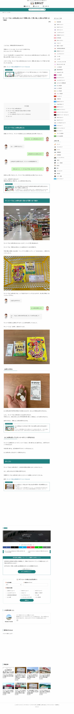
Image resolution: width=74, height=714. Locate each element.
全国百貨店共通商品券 (12, 595)
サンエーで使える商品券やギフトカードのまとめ (18, 66)
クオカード (23, 592)
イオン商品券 (38, 597)
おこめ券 (9, 597)
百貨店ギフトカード (60, 51)
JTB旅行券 (59, 98)
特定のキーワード (28, 582)
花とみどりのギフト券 (61, 64)
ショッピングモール (60, 157)
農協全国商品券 (59, 69)
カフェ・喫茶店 (59, 162)
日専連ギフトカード (60, 35)
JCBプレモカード (60, 117)
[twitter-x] (17, 620)
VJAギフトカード (25, 590)
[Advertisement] (27, 32)
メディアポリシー (27, 704)
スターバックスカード (61, 128)
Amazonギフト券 (60, 72)
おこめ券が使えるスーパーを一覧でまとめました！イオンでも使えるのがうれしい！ (31, 73)
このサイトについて (19, 704)
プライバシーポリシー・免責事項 (52, 704)
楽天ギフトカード (60, 106)
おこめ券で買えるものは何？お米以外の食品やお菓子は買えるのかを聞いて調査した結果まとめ (31, 187)
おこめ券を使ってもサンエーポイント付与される (20, 114)
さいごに (10, 116)
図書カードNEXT (38, 592)
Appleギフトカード (60, 101)
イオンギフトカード (60, 77)
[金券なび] (37, 3)
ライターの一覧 (33, 704)
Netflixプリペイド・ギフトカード (63, 114)
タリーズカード (59, 130)
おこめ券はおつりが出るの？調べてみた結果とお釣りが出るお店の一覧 (31, 426)
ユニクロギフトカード (61, 80)
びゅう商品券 (59, 85)
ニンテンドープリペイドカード (62, 112)
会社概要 (38, 704)
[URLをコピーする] (47, 547)
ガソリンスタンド (60, 178)
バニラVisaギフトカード (61, 122)
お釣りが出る (13, 112)
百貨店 (58, 160)
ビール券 (37, 595)
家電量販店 (59, 152)
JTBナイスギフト (60, 40)
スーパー (58, 144)
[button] (7, 547)
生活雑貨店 (59, 154)
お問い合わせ (43, 704)
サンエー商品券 (59, 93)
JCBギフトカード (11, 590)
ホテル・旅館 (59, 176)
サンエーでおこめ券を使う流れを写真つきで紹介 (19, 110)
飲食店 (58, 165)
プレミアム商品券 (60, 133)
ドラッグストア (59, 146)
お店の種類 (9, 582)
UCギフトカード (38, 590)
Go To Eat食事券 (60, 136)
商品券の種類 (9, 587)
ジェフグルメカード (25, 595)
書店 (57, 168)
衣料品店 (58, 173)
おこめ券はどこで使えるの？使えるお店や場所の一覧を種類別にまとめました (31, 485)
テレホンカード (59, 125)
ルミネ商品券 (59, 88)
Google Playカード (60, 104)
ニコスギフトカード (11, 592)
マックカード (59, 96)
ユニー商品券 (59, 90)
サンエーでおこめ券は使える (14, 108)
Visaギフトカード (60, 120)
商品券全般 (59, 21)
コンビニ (58, 149)
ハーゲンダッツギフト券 (26, 597)
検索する (27, 600)
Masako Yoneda (9, 621)
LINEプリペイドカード (61, 109)
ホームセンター (59, 170)
